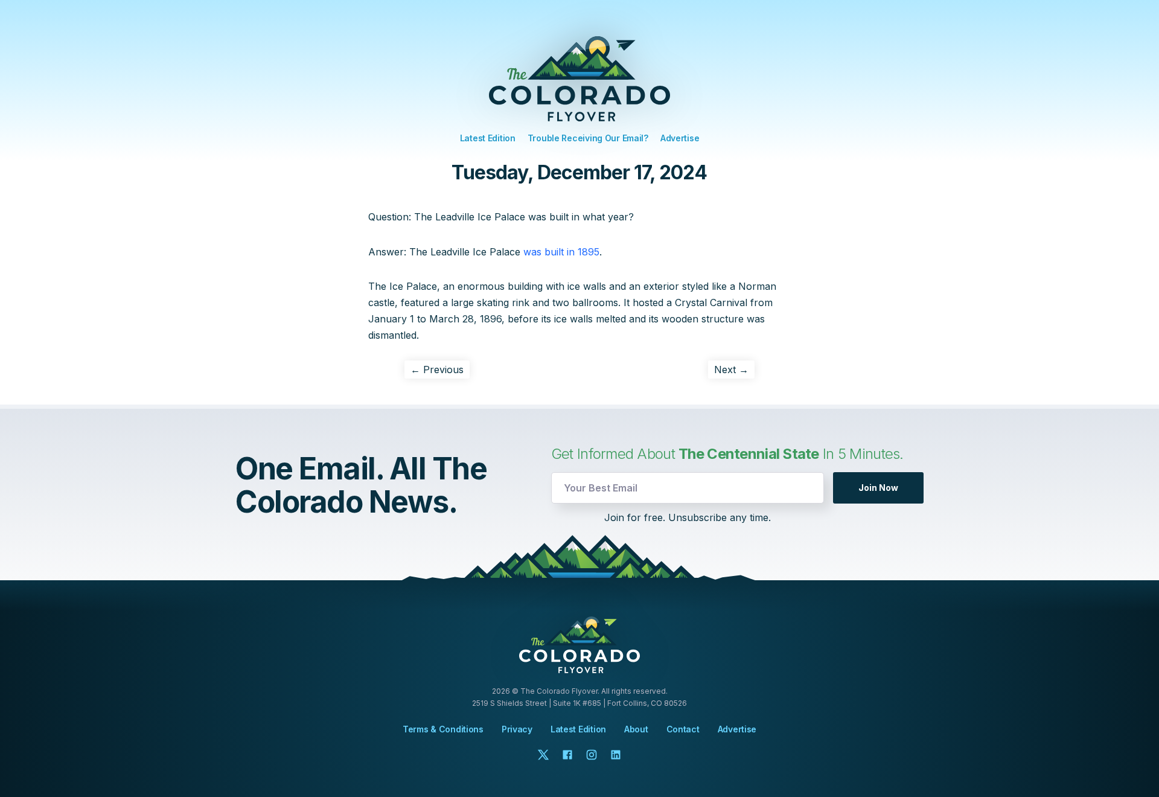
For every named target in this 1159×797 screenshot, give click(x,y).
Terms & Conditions (443, 729)
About (636, 729)
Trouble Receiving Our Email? (588, 137)
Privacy (517, 729)
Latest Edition (488, 137)
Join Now (878, 487)
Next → (731, 369)
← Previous (437, 369)
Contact (683, 729)
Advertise (679, 137)
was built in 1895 (561, 252)
